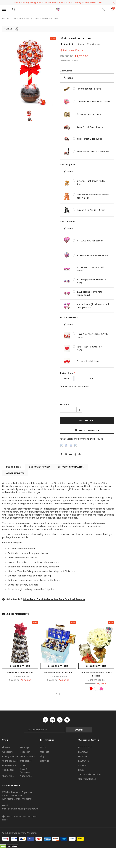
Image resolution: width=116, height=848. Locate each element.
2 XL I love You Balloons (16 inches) (90, 269)
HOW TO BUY (85, 747)
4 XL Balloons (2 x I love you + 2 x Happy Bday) (93, 306)
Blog (42, 756)
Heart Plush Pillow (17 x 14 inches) (90, 348)
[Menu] (4, 9)
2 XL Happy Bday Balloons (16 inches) (91, 281)
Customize (8, 775)
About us (83, 765)
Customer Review (39, 466)
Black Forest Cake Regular (90, 127)
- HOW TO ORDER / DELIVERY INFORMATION (83, 2)
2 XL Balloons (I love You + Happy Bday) (90, 293)
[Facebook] (61, 454)
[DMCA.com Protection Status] (9, 846)
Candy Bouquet (10, 756)
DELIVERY (82, 756)
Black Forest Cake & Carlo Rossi (93, 151)
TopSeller (25, 751)
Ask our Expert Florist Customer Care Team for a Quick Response (54, 599)
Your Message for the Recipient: (75, 386)
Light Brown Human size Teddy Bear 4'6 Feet (93, 196)
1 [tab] (56, 694)
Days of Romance (25, 771)
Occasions (7, 751)
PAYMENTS (83, 760)
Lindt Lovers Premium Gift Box (58, 672)
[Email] (66, 454)
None (70, 77)
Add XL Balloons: (67, 221)
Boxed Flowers (27, 756)
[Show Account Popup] (103, 9)
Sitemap (44, 760)
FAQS (43, 747)
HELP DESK (83, 751)
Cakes (23, 765)
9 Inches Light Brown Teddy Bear (91, 182)
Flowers (6, 747)
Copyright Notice (87, 778)
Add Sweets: (66, 71)
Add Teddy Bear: (67, 164)
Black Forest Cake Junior (89, 138)
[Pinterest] (79, 454)
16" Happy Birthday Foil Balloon (92, 255)
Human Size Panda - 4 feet (91, 210)
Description (13, 466)
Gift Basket (26, 760)
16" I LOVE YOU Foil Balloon (90, 240)
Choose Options (20, 666)
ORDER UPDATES (15, 473)
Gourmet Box (9, 765)
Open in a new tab (45, 720)
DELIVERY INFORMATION (71, 466)
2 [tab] (59, 694)
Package (24, 747)
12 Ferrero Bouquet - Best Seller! (93, 101)
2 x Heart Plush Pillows (88, 361)
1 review (80, 44)
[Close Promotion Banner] (114, 2)
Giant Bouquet (10, 760)
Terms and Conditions (90, 774)
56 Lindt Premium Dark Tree (20, 672)
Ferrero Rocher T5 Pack (89, 88)
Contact (44, 751)
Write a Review (93, 44)
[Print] (70, 454)
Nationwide (26, 775)
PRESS (81, 769)
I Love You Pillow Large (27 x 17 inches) (92, 335)
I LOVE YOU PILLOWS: (69, 317)
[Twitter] (75, 454)
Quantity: (64, 404)
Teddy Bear (8, 769)
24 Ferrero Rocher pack (89, 114)
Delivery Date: (67, 373)
